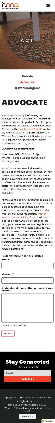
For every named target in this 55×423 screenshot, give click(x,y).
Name (6, 259)
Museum (7, 274)
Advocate (27, 82)
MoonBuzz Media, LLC (35, 404)
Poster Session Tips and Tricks (23, 215)
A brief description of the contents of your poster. (27, 289)
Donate (27, 76)
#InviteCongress (27, 88)
